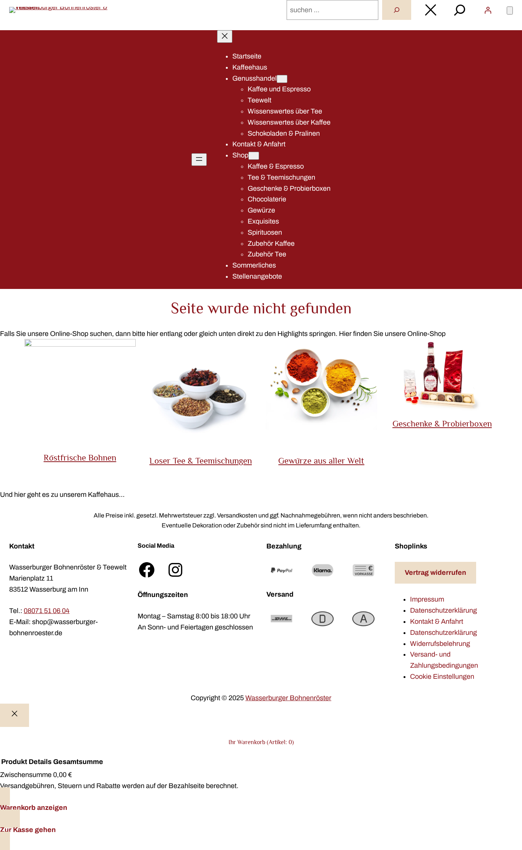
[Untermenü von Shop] (253, 156)
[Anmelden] (487, 10)
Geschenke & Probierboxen (442, 423)
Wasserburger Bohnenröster (288, 698)
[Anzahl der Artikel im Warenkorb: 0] (510, 10)
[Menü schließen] (224, 36)
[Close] (14, 715)
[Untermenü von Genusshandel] (282, 79)
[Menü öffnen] (199, 159)
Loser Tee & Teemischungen (200, 461)
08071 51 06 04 (47, 611)
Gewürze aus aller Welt (321, 461)
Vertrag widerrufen (435, 572)
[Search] (396, 10)
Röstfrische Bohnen (80, 457)
